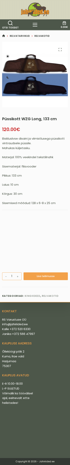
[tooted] (35, 24)
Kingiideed (32, 296)
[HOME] (3, 35)
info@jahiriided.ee (15, 324)
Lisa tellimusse (46, 276)
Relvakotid (50, 296)
